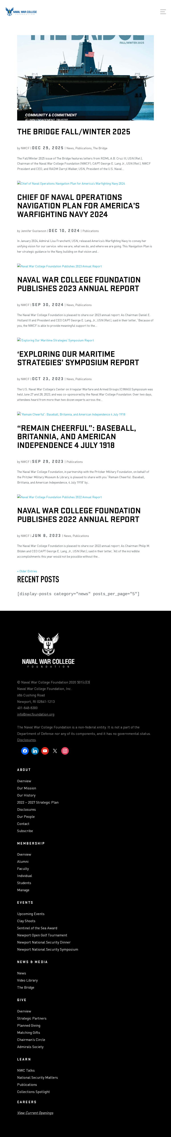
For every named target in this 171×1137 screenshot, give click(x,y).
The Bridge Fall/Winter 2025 (73, 131)
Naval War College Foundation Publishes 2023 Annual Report (79, 284)
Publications (83, 148)
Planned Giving (28, 1026)
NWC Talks (26, 1070)
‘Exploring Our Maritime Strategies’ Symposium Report (78, 358)
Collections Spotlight (33, 1092)
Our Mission (26, 788)
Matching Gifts (28, 1033)
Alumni (22, 862)
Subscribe (25, 831)
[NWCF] (21, 12)
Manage (23, 890)
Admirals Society (30, 1047)
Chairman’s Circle (31, 1040)
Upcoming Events (31, 914)
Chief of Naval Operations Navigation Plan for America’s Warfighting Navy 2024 (78, 205)
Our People (26, 817)
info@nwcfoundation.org (35, 714)
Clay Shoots (26, 921)
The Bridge (100, 148)
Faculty (23, 869)
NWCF (25, 148)
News (70, 148)
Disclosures (26, 740)
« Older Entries (27, 571)
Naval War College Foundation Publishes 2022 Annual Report (79, 515)
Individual (24, 876)
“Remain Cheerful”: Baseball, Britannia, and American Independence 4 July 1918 (76, 436)
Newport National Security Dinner (44, 942)
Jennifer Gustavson (33, 231)
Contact (23, 824)
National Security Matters (37, 1078)
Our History (26, 795)
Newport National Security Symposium (47, 950)
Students (24, 883)
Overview (24, 781)
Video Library (27, 980)
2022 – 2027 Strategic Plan (38, 802)
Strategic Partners (32, 1018)
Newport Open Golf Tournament (42, 935)
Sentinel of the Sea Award (37, 928)
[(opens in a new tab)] (85, 183)
